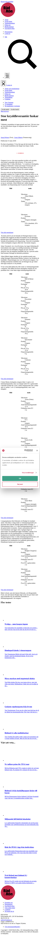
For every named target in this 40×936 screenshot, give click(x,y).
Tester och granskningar (12, 88)
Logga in (7, 33)
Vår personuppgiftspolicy (12, 927)
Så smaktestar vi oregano (12, 106)
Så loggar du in (9, 911)
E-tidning (7, 99)
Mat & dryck (5, 111)
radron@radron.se (6, 920)
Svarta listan (8, 21)
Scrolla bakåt (5, 109)
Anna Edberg (18, 137)
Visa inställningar (28, 472)
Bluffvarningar (9, 27)
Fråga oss (7, 25)
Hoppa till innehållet (7, 1)
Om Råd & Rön (9, 28)
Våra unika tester (10, 908)
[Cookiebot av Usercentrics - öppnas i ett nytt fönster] (25, 450)
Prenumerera (8, 32)
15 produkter (9, 104)
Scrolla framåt (15, 109)
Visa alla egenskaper (7, 232)
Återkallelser (8, 97)
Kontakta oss (9, 902)
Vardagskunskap (10, 23)
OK (20, 478)
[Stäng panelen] (37, 450)
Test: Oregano (9, 102)
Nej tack (20, 484)
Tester (6, 20)
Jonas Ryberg (5, 137)
